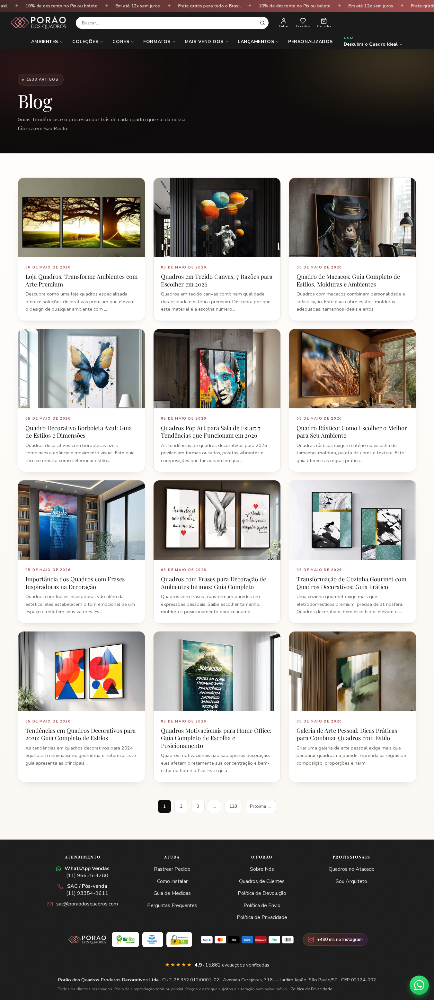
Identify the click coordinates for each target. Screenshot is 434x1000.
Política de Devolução (262, 893)
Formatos (156, 42)
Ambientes (44, 42)
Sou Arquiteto (351, 881)
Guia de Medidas (172, 893)
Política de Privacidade (262, 917)
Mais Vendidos (204, 42)
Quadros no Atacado (352, 869)
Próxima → (260, 806)
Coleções (85, 42)
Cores (120, 42)
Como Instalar (172, 881)
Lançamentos (256, 42)
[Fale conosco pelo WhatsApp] (419, 985)
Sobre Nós (262, 869)
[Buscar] (262, 23)
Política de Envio (262, 905)
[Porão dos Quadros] (38, 23)
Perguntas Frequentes (172, 905)
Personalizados (310, 42)
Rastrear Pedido (172, 869)
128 (233, 806)
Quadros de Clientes (262, 881)
